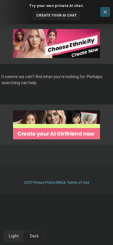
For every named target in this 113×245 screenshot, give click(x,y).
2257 (28, 182)
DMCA (61, 182)
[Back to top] (102, 233)
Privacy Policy (44, 182)
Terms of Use (78, 182)
